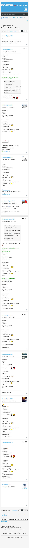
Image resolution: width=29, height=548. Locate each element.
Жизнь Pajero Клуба (18, 17)
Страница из (14, 31)
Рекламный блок (6, 484)
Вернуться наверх (26, 44)
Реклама (5, 486)
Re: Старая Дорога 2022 (8, 201)
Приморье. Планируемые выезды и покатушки (13, 18)
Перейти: (3, 518)
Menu (24, 14)
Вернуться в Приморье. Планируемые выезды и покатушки (14, 514)
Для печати (27, 21)
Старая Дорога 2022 (7, 36)
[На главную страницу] (14, 4)
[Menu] (25, 9)
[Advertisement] (11, 497)
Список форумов (6, 17)
